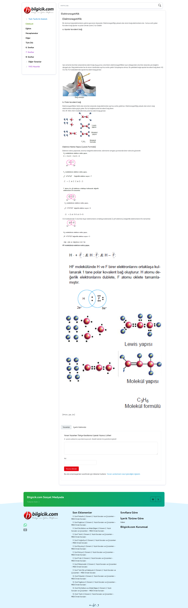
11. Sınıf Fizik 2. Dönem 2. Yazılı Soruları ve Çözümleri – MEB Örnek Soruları (92, 559)
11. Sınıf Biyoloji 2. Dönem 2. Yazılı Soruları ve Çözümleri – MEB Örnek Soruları (93, 547)
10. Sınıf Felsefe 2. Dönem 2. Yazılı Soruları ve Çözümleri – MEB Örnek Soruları (93, 577)
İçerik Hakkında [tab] (79, 427)
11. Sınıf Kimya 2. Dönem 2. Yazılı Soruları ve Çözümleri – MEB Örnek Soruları (92, 553)
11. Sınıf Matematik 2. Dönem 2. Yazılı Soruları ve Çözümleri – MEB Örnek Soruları (94, 565)
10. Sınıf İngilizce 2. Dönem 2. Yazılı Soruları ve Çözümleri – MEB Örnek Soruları (93, 583)
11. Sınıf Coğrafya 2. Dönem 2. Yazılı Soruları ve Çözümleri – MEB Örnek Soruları (93, 541)
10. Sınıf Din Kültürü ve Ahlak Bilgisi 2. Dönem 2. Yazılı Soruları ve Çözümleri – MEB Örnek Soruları (91, 589)
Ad (65, 458)
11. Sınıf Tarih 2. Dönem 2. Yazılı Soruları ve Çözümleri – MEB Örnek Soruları (92, 535)
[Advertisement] (113, 47)
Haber (122, 522)
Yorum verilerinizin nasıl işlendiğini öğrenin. (123, 474)
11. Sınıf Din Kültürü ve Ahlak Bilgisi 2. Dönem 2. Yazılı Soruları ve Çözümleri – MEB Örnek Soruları (91, 529)
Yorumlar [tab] (66, 427)
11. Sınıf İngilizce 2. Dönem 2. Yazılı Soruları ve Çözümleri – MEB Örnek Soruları (93, 523)
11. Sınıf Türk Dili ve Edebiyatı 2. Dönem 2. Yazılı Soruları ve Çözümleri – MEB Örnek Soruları (93, 571)
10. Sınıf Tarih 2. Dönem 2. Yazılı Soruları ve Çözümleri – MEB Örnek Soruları (92, 595)
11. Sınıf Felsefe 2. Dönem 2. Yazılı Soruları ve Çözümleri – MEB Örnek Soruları (93, 517)
